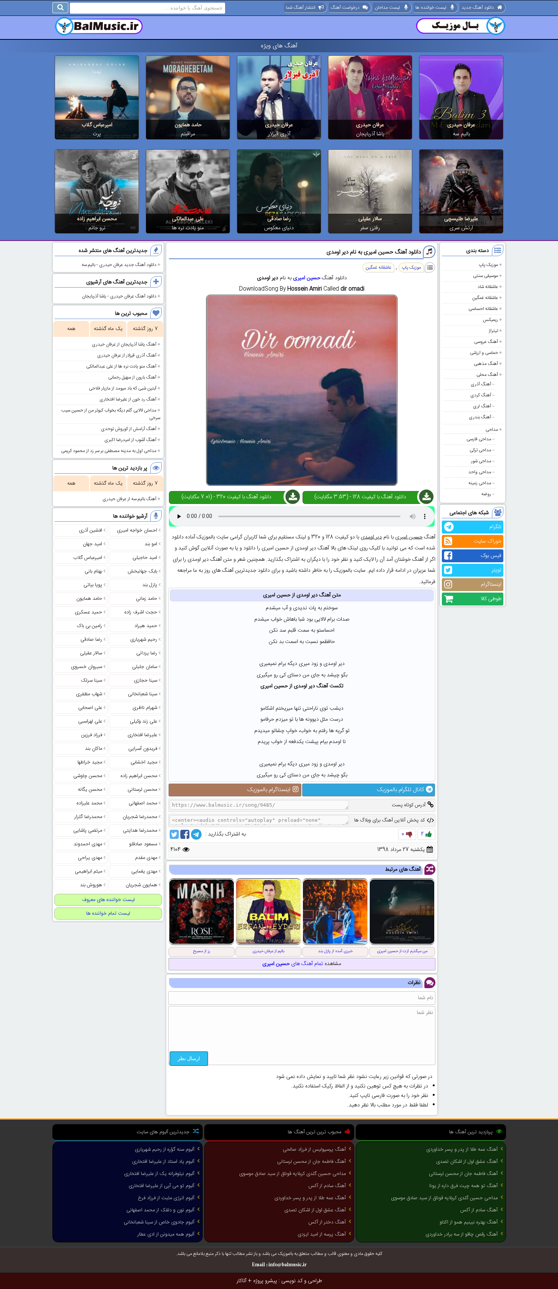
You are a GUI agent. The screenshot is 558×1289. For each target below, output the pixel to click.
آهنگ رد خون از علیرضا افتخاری (127, 399)
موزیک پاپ (488, 265)
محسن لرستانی (142, 789)
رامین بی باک (89, 626)
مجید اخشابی (144, 762)
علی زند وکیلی (143, 721)
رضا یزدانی (146, 653)
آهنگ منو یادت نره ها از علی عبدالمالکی (121, 366)
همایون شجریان (141, 885)
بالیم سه (461, 134)
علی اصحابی (90, 708)
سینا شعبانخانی (142, 694)
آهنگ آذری (481, 384)
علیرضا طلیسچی (461, 219)
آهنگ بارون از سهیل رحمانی (132, 377)
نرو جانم (97, 228)
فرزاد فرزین (91, 735)
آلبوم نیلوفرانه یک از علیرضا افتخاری (159, 1174)
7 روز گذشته (145, 329)
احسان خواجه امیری (137, 530)
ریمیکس (490, 320)
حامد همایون (188, 125)
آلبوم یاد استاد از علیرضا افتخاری (163, 1162)
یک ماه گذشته (108, 329)
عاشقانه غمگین (485, 298)
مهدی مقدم (146, 858)
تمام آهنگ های (292, 963)
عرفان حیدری (461, 125)
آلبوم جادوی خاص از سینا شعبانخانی (159, 1222)
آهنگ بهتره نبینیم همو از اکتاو (469, 1222)
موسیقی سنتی (485, 276)
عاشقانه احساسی (483, 309)
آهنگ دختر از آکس (327, 1222)
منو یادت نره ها (188, 228)
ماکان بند (93, 749)
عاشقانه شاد (488, 287)
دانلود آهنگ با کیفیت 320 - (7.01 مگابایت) (226, 497)
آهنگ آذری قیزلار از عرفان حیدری (126, 355)
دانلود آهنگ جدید (478, 7)
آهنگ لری (482, 406)
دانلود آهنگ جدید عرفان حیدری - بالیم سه (119, 265)
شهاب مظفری (89, 694)
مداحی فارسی (479, 439)
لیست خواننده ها (430, 7)
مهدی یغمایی (144, 871)
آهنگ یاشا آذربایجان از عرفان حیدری (124, 344)
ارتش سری (461, 228)
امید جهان (92, 544)
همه (71, 329)
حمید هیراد (145, 626)
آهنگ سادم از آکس (479, 1210)
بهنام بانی (93, 571)
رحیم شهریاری (143, 639)
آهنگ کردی (480, 395)
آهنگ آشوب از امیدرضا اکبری (130, 440)
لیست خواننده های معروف (108, 900)
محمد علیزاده (89, 803)
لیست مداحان (387, 7)
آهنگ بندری (480, 417)
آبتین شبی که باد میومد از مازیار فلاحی (122, 388)
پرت (97, 134)
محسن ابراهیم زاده (97, 219)
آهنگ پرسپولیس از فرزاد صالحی (314, 1149)
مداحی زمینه (479, 483)
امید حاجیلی (144, 558)
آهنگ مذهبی (486, 364)
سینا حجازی (145, 680)
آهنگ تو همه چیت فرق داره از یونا (463, 1186)
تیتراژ (493, 331)
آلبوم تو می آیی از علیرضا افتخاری (161, 1186)
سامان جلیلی (144, 667)
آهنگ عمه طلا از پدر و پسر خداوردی (462, 1149)
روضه (486, 494)
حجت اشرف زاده (141, 612)
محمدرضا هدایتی (140, 830)
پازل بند (149, 585)
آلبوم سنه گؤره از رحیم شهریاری (164, 1149)
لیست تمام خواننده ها (108, 913)
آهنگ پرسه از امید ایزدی (322, 1234)
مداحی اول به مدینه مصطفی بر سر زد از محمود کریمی (108, 451)
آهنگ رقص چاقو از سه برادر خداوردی (462, 1234)
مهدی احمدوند (88, 844)
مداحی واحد (479, 472)
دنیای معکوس (279, 228)
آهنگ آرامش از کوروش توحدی (128, 429)
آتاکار (241, 1281)
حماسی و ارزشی (484, 353)
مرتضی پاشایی (87, 830)
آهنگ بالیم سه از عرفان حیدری (129, 499)
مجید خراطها (89, 762)
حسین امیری (306, 278)
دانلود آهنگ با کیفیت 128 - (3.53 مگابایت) (360, 497)
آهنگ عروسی (486, 342)
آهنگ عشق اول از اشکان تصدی (467, 1162)
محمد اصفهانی (143, 803)
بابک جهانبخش (142, 571)
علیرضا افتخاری (142, 735)
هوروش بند (91, 885)
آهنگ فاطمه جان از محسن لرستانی (463, 1174)
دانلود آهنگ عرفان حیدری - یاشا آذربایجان (119, 296)
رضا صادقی (279, 219)
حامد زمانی (146, 598)
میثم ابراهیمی (88, 871)
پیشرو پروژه (265, 1281)
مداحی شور (481, 461)
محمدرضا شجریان (140, 817)
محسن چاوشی (87, 776)
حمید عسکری (88, 612)
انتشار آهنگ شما (300, 7)
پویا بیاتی (93, 585)
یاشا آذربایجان (370, 134)
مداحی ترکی (480, 450)
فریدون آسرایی (142, 749)
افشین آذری (90, 530)
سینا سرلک (91, 680)
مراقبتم (188, 134)
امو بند (151, 544)
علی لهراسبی (90, 721)
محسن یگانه (90, 789)
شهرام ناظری (144, 708)
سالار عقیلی (370, 219)
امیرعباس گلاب (97, 125)
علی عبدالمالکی (188, 219)
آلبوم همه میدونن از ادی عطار (165, 1234)
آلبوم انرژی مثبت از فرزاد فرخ (166, 1198)
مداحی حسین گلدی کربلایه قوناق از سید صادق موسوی (444, 1198)
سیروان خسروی (86, 667)
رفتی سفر (370, 228)
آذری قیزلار (279, 134)
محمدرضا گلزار (88, 817)
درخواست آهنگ (345, 7)
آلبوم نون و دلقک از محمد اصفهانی (160, 1210)
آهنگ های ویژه (279, 46)
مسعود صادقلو (143, 844)
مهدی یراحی (90, 858)
